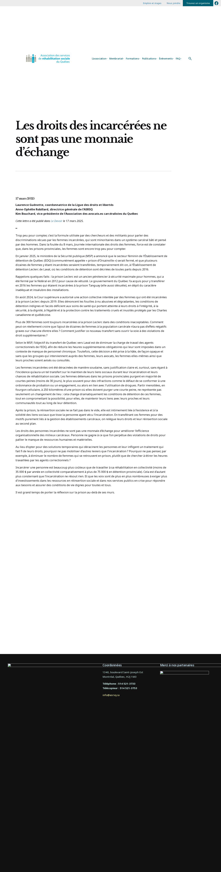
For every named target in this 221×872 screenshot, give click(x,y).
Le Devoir (56, 221)
